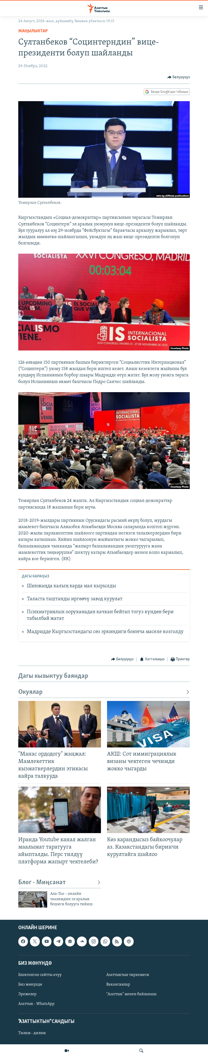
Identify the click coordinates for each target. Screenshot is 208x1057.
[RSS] (117, 941)
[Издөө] (141, 1050)
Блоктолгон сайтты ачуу (40, 975)
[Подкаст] (128, 941)
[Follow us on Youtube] (46, 941)
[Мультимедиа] (66, 1050)
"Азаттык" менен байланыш (131, 994)
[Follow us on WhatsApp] (105, 941)
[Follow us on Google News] (70, 941)
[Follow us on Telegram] (58, 941)
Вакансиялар (118, 985)
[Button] (178, 77)
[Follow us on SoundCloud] (81, 941)
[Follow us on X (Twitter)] (35, 941)
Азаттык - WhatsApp (36, 1004)
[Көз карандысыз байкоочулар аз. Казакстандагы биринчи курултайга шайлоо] (148, 810)
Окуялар (30, 692)
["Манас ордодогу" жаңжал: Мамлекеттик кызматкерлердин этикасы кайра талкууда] (59, 724)
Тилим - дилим (32, 1033)
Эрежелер (27, 994)
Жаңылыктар (33, 31)
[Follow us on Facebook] (23, 941)
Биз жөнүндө (30, 985)
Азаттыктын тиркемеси (127, 975)
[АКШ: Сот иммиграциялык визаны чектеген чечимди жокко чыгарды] (148, 724)
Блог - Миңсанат (42, 882)
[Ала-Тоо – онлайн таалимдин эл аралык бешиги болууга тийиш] (32, 899)
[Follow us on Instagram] (93, 941)
